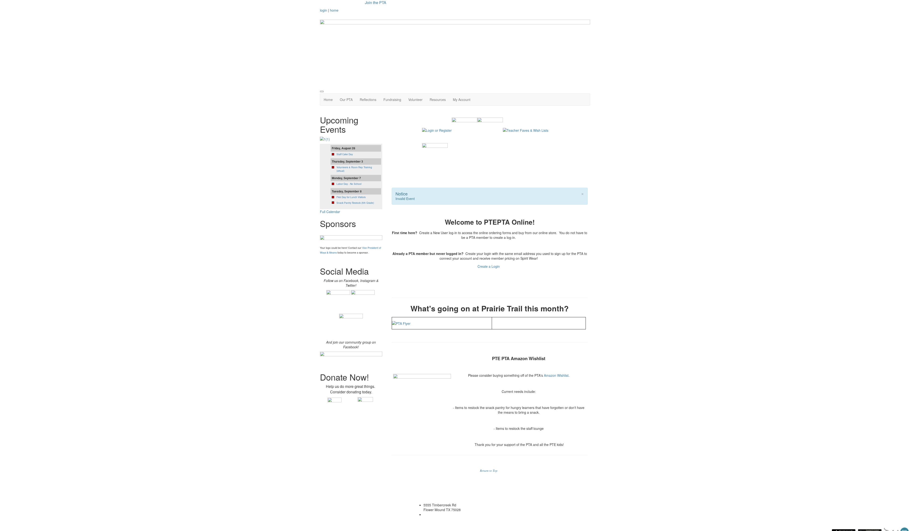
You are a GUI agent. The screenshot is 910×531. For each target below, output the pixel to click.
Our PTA (346, 99)
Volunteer (415, 99)
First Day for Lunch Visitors (351, 197)
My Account (461, 99)
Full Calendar (330, 211)
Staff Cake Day (345, 154)
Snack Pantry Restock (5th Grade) (355, 202)
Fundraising (392, 99)
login (323, 10)
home (334, 10)
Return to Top (488, 470)
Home (328, 99)
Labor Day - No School (349, 184)
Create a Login (489, 266)
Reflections (368, 99)
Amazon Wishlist (556, 375)
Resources (438, 99)
